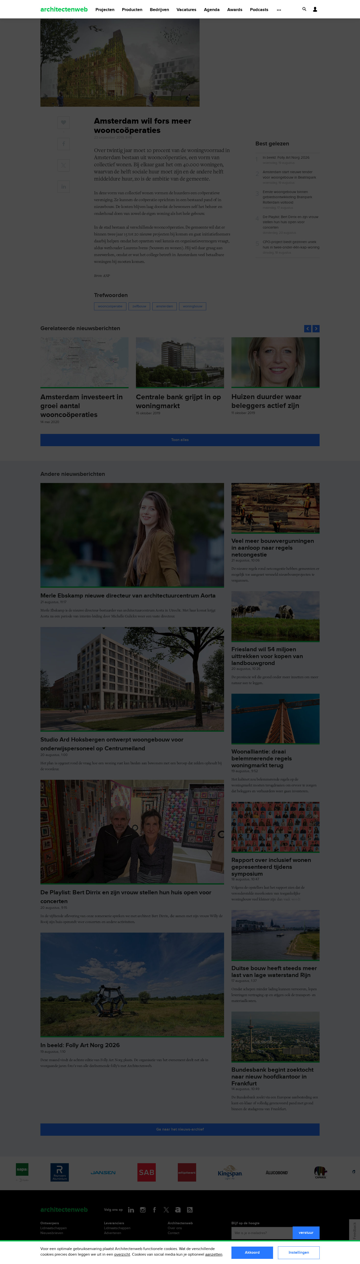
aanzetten (213, 1254)
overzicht (122, 1254)
